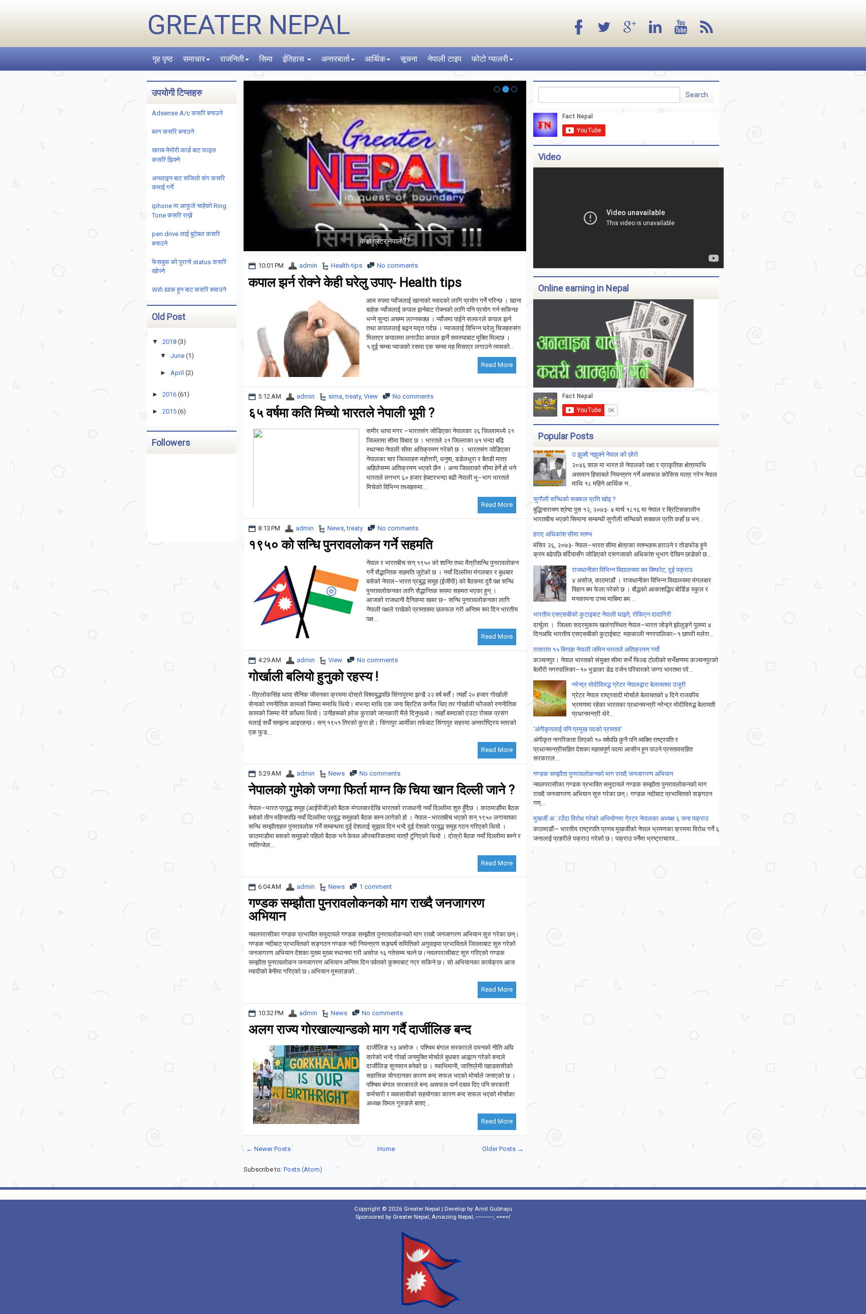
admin (308, 265)
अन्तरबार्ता (335, 59)
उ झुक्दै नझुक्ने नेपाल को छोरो (605, 454)
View (371, 396)
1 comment (375, 886)
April (177, 373)
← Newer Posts (268, 1149)
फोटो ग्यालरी (490, 59)
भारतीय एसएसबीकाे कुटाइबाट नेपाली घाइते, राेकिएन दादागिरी (602, 614)
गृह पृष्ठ (162, 59)
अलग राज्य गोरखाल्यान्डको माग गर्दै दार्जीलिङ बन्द (360, 1029)
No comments (397, 265)
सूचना (408, 59)
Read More (497, 364)
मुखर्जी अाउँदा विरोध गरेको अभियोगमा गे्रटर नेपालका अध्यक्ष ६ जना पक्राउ (621, 818)
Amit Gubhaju (493, 1208)
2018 (169, 341)
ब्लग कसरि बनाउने (173, 131)
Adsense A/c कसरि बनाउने (187, 113)
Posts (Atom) (303, 1169)
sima (335, 396)
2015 (169, 411)
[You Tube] (681, 28)
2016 (169, 394)
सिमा (266, 59)
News (335, 528)
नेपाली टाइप (444, 59)
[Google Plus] (630, 28)
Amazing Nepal (452, 1216)
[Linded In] (655, 28)
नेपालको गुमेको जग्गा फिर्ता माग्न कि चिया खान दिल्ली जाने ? (382, 789)
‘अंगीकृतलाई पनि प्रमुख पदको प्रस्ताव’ (577, 729)
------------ (485, 1216)
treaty (353, 396)
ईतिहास (294, 59)
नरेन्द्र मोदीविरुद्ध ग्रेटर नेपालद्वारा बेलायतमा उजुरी (629, 684)
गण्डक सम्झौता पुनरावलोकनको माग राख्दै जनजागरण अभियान (367, 909)
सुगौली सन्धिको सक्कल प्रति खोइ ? (574, 499)
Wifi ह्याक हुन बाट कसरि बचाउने (189, 289)
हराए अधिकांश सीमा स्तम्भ (562, 534)
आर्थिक (375, 59)
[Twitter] (604, 28)
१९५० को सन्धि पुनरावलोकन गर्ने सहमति (341, 544)
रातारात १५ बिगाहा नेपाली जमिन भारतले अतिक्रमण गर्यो (596, 649)
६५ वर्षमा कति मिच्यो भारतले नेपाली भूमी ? (342, 412)
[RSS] (707, 28)
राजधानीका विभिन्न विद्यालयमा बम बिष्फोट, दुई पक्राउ (632, 570)
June (177, 355)
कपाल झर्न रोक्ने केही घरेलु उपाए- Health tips (355, 282)
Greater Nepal (248, 25)
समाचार (194, 59)
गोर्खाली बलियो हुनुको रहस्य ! (313, 676)
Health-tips (346, 265)
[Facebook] (579, 28)
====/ (503, 1216)
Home (386, 1149)
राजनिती (232, 59)
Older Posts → (503, 1149)
